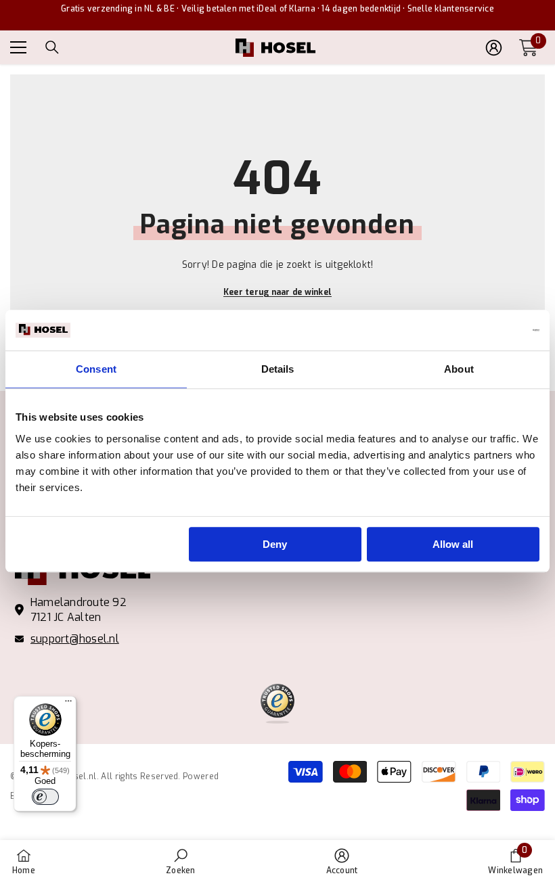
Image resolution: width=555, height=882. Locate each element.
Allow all (452, 544)
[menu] (18, 47)
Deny (275, 544)
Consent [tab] (96, 369)
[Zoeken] (52, 47)
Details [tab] (277, 369)
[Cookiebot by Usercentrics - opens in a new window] (480, 330)
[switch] (45, 797)
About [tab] (459, 369)
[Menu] (68, 704)
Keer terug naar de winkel (277, 292)
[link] (180, 861)
